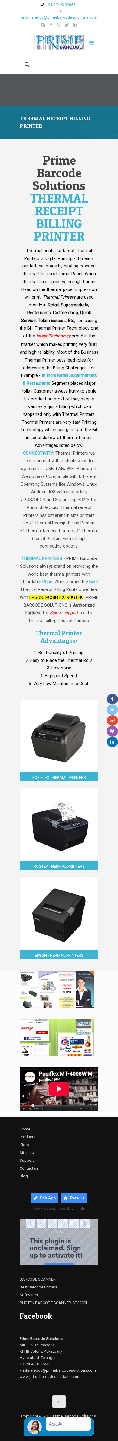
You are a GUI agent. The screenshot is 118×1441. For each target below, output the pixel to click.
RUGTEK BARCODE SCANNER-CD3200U (54, 1302)
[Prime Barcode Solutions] (59, 43)
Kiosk (25, 1144)
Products (27, 1137)
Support (27, 1160)
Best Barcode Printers (38, 1287)
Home (25, 1129)
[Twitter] (67, 25)
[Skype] (43, 25)
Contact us (29, 1168)
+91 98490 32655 (60, 4)
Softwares (29, 1295)
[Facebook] (51, 25)
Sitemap (27, 1152)
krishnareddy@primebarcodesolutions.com (59, 17)
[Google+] (59, 25)
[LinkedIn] (75, 25)
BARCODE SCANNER (38, 1279)
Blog (24, 1176)
